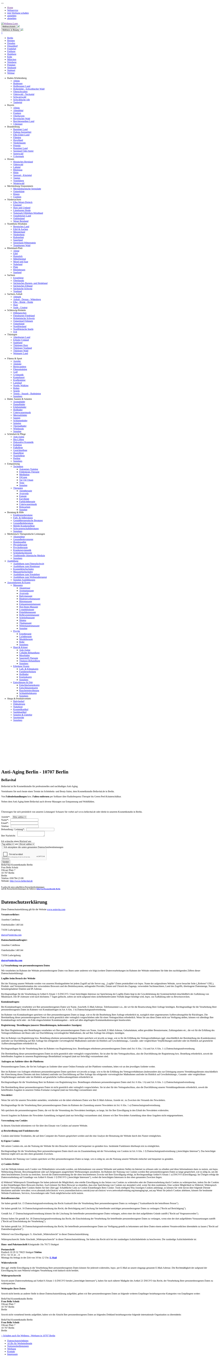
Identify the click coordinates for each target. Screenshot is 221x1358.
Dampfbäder (19, 404)
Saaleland (17, 342)
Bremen (11, 40)
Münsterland (19, 232)
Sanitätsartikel (19, 712)
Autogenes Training (28, 469)
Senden (5, 862)
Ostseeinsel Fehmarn (23, 321)
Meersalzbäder (20, 415)
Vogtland (17, 291)
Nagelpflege (19, 455)
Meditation (24, 474)
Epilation (17, 445)
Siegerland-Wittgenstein (24, 242)
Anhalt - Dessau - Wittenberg (27, 299)
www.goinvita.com (56, 909)
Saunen (16, 418)
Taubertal (17, 102)
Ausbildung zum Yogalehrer (26, 574)
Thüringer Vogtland (22, 348)
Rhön (15, 172)
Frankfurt (11, 48)
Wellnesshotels (9, 26)
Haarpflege (18, 453)
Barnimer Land (20, 129)
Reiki (21, 642)
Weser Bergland (20, 221)
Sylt (15, 332)
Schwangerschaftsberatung (26, 528)
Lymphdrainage (26, 609)
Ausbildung (12, 561)
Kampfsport (19, 377)
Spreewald (18, 153)
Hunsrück (18, 256)
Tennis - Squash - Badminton (27, 393)
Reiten (16, 388)
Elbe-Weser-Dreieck (22, 202)
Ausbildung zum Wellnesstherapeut (30, 577)
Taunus (16, 178)
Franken (17, 113)
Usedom (17, 197)
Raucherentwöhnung (29, 690)
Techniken (18, 466)
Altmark (17, 296)
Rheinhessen (19, 269)
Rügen (16, 194)
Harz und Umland (21, 207)
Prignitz (17, 145)
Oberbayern (19, 116)
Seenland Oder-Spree (23, 151)
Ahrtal (16, 251)
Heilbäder (18, 409)
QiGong (23, 477)
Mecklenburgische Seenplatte (27, 188)
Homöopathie (19, 542)
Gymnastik (18, 374)
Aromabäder (19, 401)
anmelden (11, 15)
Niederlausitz (19, 143)
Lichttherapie (25, 636)
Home (10, 7)
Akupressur (24, 588)
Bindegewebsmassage (29, 598)
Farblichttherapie (27, 501)
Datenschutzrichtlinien (17, 1340)
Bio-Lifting (18, 439)
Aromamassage (26, 590)
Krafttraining (19, 380)
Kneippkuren (25, 677)
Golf (15, 372)
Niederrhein (19, 234)
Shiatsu (22, 620)
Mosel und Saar (20, 261)
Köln (9, 56)
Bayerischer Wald (21, 118)
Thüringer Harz (20, 345)
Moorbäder (24, 655)
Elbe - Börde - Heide (23, 302)
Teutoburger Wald (21, 245)
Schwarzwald (19, 97)
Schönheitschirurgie (22, 553)
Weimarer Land (20, 353)
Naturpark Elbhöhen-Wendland (28, 213)
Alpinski (17, 364)
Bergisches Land (21, 226)
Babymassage (25, 596)
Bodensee (18, 83)
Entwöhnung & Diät (23, 682)
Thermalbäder (19, 426)
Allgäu (16, 80)
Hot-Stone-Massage (28, 607)
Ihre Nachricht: (9, 835)
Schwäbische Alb (21, 99)
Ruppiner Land (20, 148)
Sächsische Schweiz (22, 288)
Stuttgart (11, 70)
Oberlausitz (18, 280)
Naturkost (18, 706)
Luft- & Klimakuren (28, 669)
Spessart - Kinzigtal (22, 175)
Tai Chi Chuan (26, 480)
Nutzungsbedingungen (18, 1346)
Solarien (17, 423)
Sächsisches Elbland (22, 286)
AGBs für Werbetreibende (19, 1343)
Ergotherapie (25, 634)
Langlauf (17, 382)
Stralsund (11, 67)
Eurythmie (24, 499)
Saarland (17, 272)
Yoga (21, 482)
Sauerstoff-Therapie (28, 658)
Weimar (11, 73)
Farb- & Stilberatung (23, 517)
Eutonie (23, 496)
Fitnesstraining (20, 369)
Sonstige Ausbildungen (24, 580)
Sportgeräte (18, 717)
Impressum (12, 1354)
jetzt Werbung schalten (18, 13)
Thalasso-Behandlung (29, 661)
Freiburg (11, 51)
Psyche (16, 631)
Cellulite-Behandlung (29, 652)
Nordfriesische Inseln (23, 329)
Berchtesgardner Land (23, 121)
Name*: (6, 820)
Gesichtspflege (20, 450)
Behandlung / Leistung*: (13, 829)
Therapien (18, 488)
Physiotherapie (20, 544)
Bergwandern (19, 366)
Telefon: (6, 826)
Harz (15, 305)
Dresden (11, 43)
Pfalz (15, 267)
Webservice (12, 10)
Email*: (5, 823)
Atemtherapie (25, 490)
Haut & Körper (20, 647)
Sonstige (17, 431)
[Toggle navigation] (2, 3)
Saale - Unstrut (20, 307)
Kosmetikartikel (20, 709)
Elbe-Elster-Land (21, 134)
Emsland (17, 205)
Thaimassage (25, 623)
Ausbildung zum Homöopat (26, 566)
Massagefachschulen (23, 571)
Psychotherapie (20, 547)
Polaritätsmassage (27, 612)
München (11, 59)
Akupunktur (19, 536)
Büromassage (25, 601)
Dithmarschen (19, 313)
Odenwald (18, 164)
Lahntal (16, 167)
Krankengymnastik (22, 550)
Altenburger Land (21, 337)
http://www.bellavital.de (21, 881)
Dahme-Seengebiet (22, 132)
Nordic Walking (20, 385)
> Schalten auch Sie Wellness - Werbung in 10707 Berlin (28, 1335)
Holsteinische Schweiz (24, 318)
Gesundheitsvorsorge (23, 539)
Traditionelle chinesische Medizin (29, 555)
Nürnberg (11, 62)
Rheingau (17, 170)
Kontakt (11, 1351)
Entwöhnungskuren (28, 687)
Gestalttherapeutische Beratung (28, 520)
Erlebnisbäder (19, 407)
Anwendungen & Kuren (18, 582)
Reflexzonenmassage (29, 615)
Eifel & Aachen (20, 229)
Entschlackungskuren (29, 685)
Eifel (15, 253)
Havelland (18, 140)
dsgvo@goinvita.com (11, 935)
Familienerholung (27, 671)
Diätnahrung (19, 704)
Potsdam (11, 65)
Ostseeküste (19, 191)
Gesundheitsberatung (23, 523)
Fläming (17, 137)
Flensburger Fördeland (24, 315)
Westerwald (18, 183)
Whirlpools (18, 428)
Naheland (17, 264)
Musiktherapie (26, 639)
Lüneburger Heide (22, 210)
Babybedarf (18, 701)
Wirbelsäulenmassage (29, 625)
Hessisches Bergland (23, 161)
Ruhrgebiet (18, 237)
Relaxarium (24, 507)
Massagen (18, 585)
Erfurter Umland (21, 340)
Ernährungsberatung (22, 515)
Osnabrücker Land (22, 215)
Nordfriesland (19, 326)
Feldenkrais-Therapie (29, 472)
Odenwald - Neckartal (23, 94)
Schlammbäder (20, 420)
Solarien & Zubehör (22, 714)
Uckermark (18, 156)
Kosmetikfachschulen (23, 569)
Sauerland (18, 240)
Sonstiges (17, 396)
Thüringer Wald (20, 350)
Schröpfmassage (27, 617)
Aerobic (17, 361)
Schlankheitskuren (28, 693)
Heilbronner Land (21, 86)
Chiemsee (18, 124)
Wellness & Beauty (10, 30)
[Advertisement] (91, 745)
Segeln (16, 391)
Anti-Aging (18, 436)
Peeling (16, 458)
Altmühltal (18, 110)
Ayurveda (24, 493)
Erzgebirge (18, 278)
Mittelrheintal (19, 259)
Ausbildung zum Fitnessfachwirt (28, 563)
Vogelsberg (18, 180)
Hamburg (11, 54)
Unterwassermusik (22, 412)
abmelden (11, 18)
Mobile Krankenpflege (24, 526)
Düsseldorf (12, 46)
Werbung (11, 1349)
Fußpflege (18, 447)
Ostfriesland (19, 218)
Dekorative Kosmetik (23, 442)
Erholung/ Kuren (21, 666)
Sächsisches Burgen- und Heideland (30, 283)
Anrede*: (6, 817)
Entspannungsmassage (30, 604)
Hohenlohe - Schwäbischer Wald (29, 89)
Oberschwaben (20, 91)
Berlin (10, 38)
